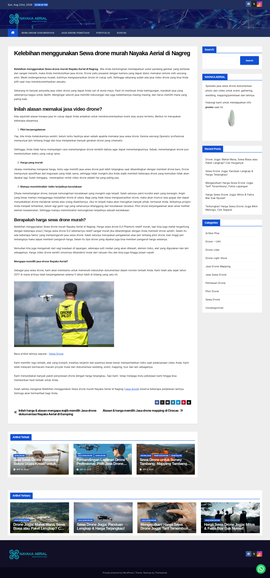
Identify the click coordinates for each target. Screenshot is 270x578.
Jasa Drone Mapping (218, 266)
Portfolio (103, 33)
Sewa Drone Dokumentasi (37, 33)
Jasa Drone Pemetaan (75, 33)
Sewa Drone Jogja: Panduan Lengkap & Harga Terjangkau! (101, 526)
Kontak (122, 33)
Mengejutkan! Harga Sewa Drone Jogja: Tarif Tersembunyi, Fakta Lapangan (166, 528)
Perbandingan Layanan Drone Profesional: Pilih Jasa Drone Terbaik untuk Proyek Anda (101, 464)
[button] (261, 569)
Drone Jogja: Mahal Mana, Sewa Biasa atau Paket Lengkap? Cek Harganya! (39, 528)
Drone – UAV (213, 241)
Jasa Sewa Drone (85, 455)
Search (209, 49)
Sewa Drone (56, 353)
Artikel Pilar (212, 233)
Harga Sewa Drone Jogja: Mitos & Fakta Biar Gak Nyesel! (229, 526)
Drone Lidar (146, 455)
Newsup (147, 572)
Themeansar (161, 572)
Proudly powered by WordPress (118, 572)
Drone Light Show (216, 258)
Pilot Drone (212, 291)
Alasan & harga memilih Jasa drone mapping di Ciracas (141, 410)
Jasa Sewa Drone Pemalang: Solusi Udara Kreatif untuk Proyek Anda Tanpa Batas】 (36, 464)
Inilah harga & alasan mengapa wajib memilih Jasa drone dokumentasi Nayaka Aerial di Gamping (57, 412)
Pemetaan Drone (161, 455)
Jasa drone (131, 388)
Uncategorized (214, 307)
